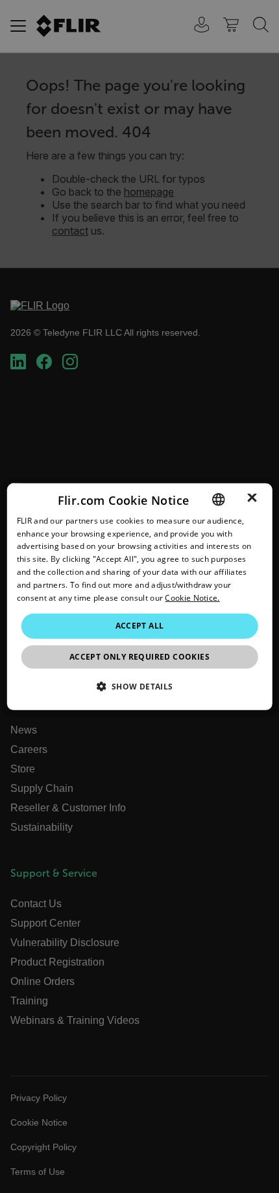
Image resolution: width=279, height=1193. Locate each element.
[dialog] (140, 596)
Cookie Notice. (192, 597)
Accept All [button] (139, 625)
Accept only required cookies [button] (139, 656)
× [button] (252, 499)
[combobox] (218, 498)
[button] (139, 686)
